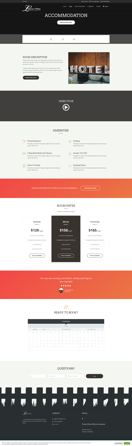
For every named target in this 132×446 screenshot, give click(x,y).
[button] (71, 68)
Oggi (65, 326)
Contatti (98, 6)
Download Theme (90, 188)
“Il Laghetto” (90, 6)
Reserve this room (66, 22)
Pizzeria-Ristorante (80, 6)
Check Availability (37, 255)
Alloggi (70, 6)
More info (104, 39)
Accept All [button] (127, 443)
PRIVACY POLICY (86, 430)
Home (64, 6)
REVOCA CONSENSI (87, 432)
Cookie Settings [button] (118, 443)
